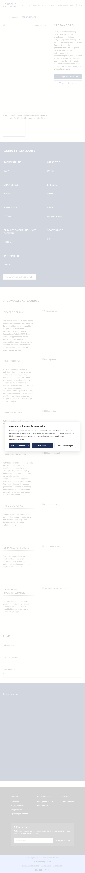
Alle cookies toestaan (20, 445)
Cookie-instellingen (65, 445)
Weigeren (42, 445)
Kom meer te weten (16, 439)
